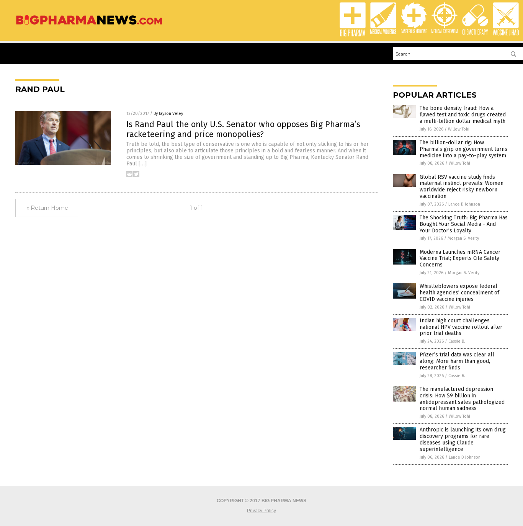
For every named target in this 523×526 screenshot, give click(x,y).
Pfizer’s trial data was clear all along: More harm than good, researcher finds (457, 361)
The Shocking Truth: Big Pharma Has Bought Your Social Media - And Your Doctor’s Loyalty (464, 224)
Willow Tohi (458, 129)
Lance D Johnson (464, 204)
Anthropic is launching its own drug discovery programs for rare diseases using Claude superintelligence (463, 439)
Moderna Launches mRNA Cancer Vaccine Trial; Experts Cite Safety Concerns (460, 258)
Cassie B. (456, 341)
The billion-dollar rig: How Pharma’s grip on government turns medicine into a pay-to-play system (463, 149)
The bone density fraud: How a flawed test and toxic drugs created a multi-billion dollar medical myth (463, 114)
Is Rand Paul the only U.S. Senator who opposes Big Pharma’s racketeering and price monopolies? (243, 129)
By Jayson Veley (168, 113)
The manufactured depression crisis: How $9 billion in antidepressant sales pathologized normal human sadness (462, 399)
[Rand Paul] (89, 25)
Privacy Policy (261, 510)
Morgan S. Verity (463, 238)
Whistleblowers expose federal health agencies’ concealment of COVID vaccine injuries (459, 292)
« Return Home (47, 207)
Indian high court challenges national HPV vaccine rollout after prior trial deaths (461, 327)
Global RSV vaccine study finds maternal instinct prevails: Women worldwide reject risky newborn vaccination (461, 186)
